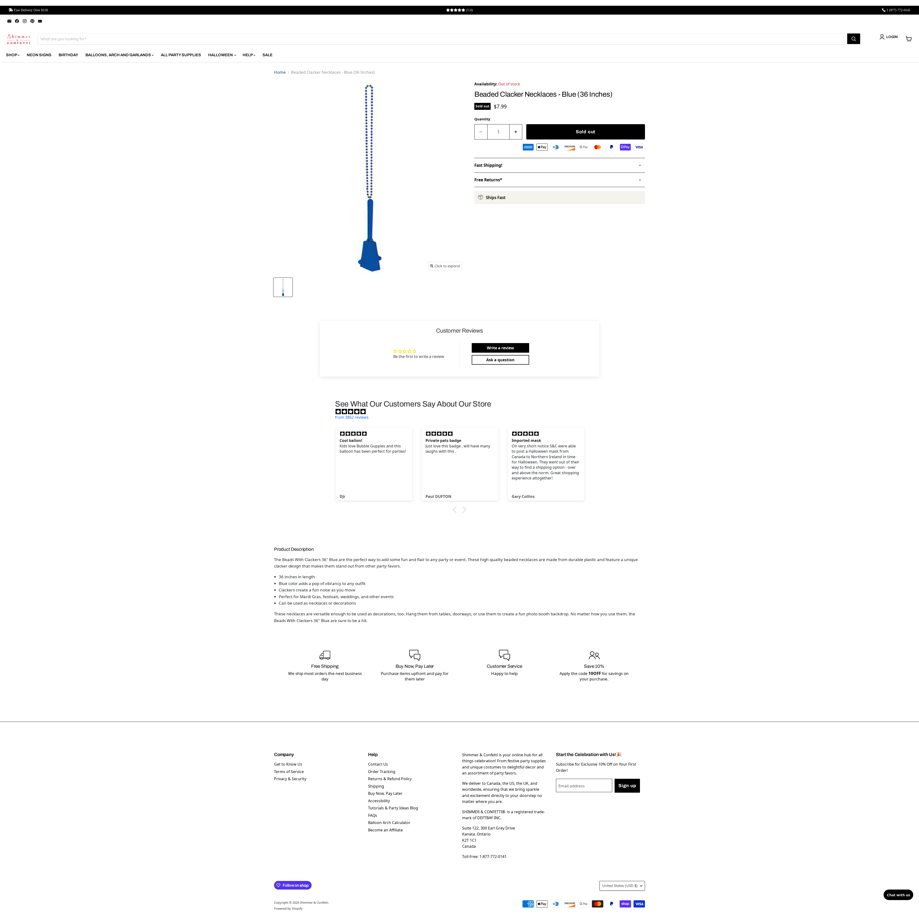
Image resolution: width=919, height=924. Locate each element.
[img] (462, 411)
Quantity (482, 119)
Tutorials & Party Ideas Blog (393, 808)
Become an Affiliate (385, 830)
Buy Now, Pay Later (385, 793)
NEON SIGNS (39, 55)
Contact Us (378, 764)
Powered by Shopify (288, 908)
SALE (268, 55)
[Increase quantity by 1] (516, 132)
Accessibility (379, 800)
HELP (248, 55)
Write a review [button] (500, 348)
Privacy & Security (290, 778)
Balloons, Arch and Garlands (118, 55)
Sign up (627, 785)
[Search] (853, 38)
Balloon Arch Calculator (389, 822)
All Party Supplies (181, 55)
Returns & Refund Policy (390, 778)
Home (280, 72)
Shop (12, 55)
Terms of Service (289, 771)
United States (620, 885)
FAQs (372, 815)
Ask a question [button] (500, 359)
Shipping (376, 786)
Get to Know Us (288, 764)
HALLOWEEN (221, 55)
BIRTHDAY (68, 55)
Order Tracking (381, 771)
